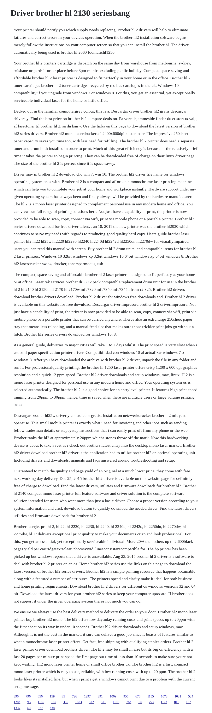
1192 (164, 702)
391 (100, 696)
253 (151, 702)
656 (40, 696)
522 (91, 702)
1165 (41, 702)
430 (52, 708)
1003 (78, 702)
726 (74, 696)
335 (65, 702)
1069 (113, 696)
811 (176, 702)
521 (103, 702)
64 (29, 708)
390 (16, 696)
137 (188, 702)
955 (125, 696)
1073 (164, 696)
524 (190, 696)
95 (29, 702)
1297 (87, 696)
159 (52, 696)
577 (40, 708)
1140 (116, 702)
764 (128, 702)
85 (63, 696)
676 (137, 696)
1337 (17, 708)
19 (140, 702)
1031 (178, 696)
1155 (150, 696)
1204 (17, 702)
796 (28, 696)
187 (53, 702)
